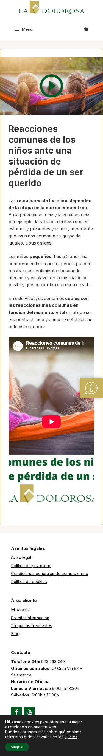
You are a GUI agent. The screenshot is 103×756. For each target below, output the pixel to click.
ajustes (71, 736)
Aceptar (17, 747)
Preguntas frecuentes (31, 625)
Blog (15, 633)
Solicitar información (30, 617)
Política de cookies (29, 581)
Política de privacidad (31, 565)
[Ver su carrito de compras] (86, 29)
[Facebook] (16, 712)
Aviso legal (21, 557)
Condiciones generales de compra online (49, 573)
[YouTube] (29, 712)
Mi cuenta (20, 609)
